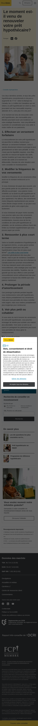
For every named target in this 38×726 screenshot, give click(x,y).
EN (4, 345)
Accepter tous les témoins (19, 384)
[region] (19, 363)
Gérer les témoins (19, 379)
